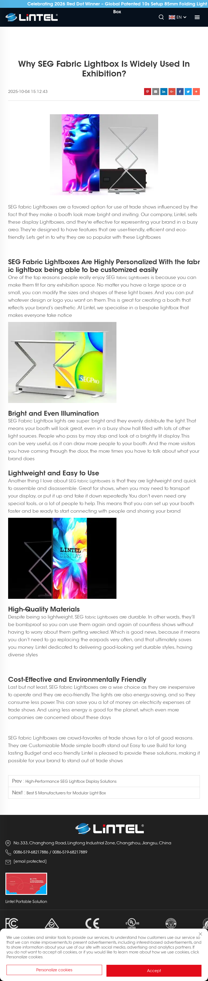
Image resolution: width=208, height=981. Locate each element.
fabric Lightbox (130, 277)
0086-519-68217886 (31, 852)
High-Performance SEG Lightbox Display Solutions (70, 781)
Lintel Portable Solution (26, 901)
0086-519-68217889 (70, 852)
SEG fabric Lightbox (87, 481)
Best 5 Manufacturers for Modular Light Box (66, 793)
